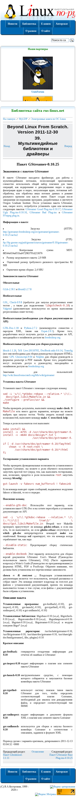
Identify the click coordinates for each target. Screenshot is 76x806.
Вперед (68, 146)
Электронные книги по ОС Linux (48, 118)
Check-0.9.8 (16, 302)
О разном (31, 30)
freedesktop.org (52, 337)
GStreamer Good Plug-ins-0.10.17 (43, 209)
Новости (12, 23)
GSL (5, 302)
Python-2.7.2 (30, 328)
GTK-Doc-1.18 (11, 328)
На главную (9, 118)
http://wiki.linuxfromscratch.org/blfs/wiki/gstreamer (28, 375)
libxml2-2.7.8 (24, 289)
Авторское (62, 23)
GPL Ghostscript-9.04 (21, 356)
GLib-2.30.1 (9, 289)
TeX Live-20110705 (28, 350)
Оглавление (38, 751)
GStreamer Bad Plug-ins (43, 212)
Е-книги (46, 23)
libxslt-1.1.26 (9, 350)
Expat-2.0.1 (47, 331)
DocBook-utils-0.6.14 (51, 350)
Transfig (68, 350)
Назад (7, 146)
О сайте (45, 30)
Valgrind (7, 308)
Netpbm (40, 356)
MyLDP (23, 118)
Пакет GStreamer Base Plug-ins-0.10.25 (61, 756)
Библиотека (29, 23)
